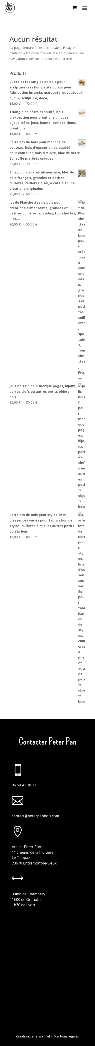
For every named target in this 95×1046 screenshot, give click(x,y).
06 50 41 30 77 (24, 785)
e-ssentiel (43, 1036)
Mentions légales (66, 1036)
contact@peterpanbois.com (35, 815)
